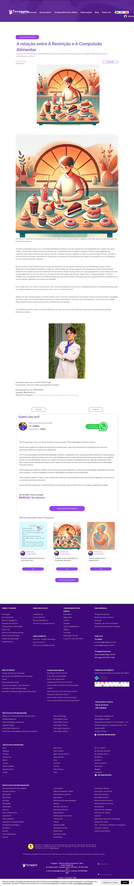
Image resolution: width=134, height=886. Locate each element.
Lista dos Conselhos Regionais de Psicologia (19, 691)
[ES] (126, 12)
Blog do (9, 620)
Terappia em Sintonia (10, 623)
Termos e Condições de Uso (13, 633)
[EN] (121, 12)
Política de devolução (10, 639)
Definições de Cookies (110, 882)
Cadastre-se (38, 614)
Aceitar (125, 882)
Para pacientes (7, 617)
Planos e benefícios (40, 620)
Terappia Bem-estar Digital (12, 626)
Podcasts (67, 633)
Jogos (71, 626)
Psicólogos (6, 614)
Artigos (66, 629)
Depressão (67, 617)
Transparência (7, 642)
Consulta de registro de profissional (15, 685)
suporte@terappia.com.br (104, 645)
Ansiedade (67, 614)
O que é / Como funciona (73, 639)
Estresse (66, 623)
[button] (110, 62)
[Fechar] (131, 882)
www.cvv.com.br (54, 848)
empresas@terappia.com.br (105, 654)
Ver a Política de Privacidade (82, 883)
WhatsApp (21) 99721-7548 (105, 657)
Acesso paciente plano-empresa (107, 626)
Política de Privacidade (10, 636)
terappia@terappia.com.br (60, 871)
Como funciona (39, 642)
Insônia (66, 620)
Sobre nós (6, 629)
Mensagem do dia (70, 636)
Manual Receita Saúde (10, 682)
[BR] (117, 12)
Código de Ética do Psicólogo (13, 673)
